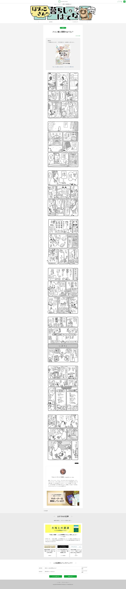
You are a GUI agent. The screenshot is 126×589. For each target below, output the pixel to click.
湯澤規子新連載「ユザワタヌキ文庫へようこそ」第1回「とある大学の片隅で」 (49, 551)
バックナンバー (59, 4)
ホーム (55, 4)
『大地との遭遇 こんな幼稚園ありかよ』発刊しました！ (63, 534)
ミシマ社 (58, 582)
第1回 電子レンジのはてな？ (50, 571)
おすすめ (50, 21)
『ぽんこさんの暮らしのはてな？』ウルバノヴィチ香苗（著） (63, 66)
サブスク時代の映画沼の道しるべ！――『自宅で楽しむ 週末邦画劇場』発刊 (63, 551)
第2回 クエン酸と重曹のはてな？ (51, 568)
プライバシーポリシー (65, 582)
